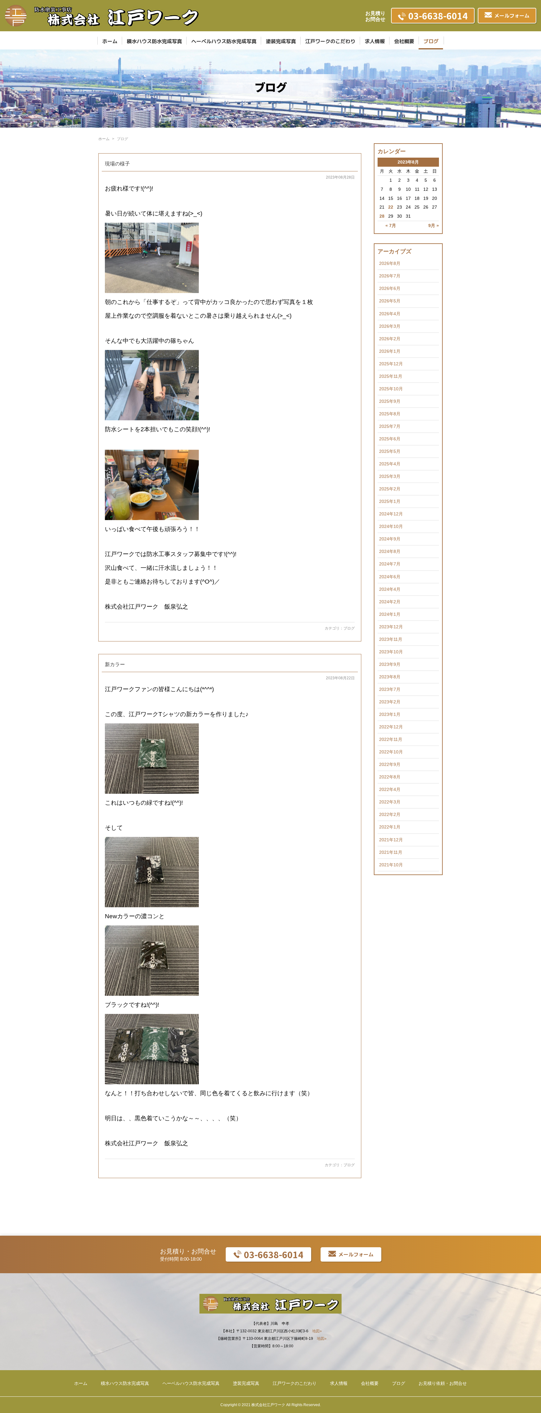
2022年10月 (391, 751)
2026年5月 (389, 300)
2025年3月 (389, 476)
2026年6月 (389, 288)
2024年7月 (389, 563)
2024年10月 (391, 526)
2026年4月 (389, 313)
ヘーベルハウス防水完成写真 (223, 41)
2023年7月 (389, 689)
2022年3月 (389, 801)
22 (390, 207)
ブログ (431, 41)
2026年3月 (389, 326)
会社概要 (404, 41)
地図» (317, 1331)
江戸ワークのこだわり (330, 41)
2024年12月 (391, 513)
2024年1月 (389, 614)
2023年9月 (389, 664)
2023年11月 (390, 639)
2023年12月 (391, 626)
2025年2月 (389, 488)
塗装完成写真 (281, 41)
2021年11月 (390, 852)
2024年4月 (389, 589)
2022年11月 (390, 739)
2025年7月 (389, 426)
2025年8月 (389, 413)
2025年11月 (390, 376)
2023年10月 (391, 651)
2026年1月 (389, 351)
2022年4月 (389, 789)
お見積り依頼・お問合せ (443, 1383)
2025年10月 (391, 388)
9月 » (433, 225)
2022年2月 (389, 814)
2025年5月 (389, 451)
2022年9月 (389, 764)
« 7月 (390, 225)
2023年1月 (389, 714)
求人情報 (375, 41)
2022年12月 (391, 726)
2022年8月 (389, 776)
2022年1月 (389, 826)
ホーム (109, 41)
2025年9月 (389, 401)
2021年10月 (391, 864)
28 (381, 216)
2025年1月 (389, 501)
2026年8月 (389, 263)
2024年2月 (389, 601)
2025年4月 (389, 463)
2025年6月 (389, 438)
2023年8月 (389, 676)
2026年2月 (389, 338)
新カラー (115, 664)
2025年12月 (391, 363)
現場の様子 (117, 163)
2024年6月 (389, 576)
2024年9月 (389, 538)
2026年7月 (389, 275)
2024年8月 (389, 551)
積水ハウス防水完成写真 (154, 41)
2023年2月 (389, 701)
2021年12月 (391, 839)
